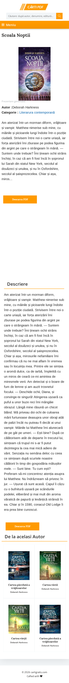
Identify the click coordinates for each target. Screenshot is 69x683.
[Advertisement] (34, 245)
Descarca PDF (20, 199)
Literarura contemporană (37, 112)
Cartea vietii (50, 584)
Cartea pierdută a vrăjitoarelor (50, 640)
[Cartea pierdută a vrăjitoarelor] (50, 619)
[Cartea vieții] (19, 619)
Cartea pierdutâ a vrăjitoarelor (19, 586)
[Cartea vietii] (50, 565)
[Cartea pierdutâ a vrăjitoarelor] (19, 565)
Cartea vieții (18, 638)
